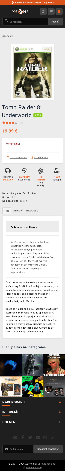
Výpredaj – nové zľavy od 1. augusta (34, 2)
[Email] (15, 437)
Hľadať (55, 21)
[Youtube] (37, 437)
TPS (13, 197)
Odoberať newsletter (48, 449)
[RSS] (52, 437)
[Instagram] (45, 437)
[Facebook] (23, 437)
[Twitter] (30, 437)
